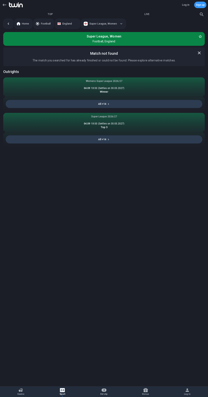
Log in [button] (185, 4)
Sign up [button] (200, 4)
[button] (4, 4)
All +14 (102, 103)
